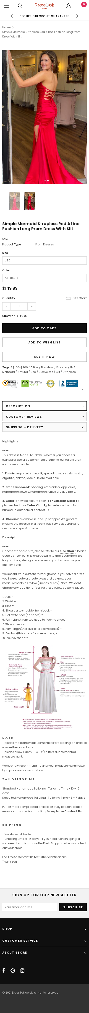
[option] (44, 16)
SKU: (5, 239)
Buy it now (44, 357)
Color (6, 270)
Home (6, 27)
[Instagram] (22, 970)
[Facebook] (3, 970)
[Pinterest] (12, 970)
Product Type (11, 244)
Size (5, 253)
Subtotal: (8, 316)
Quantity (8, 298)
